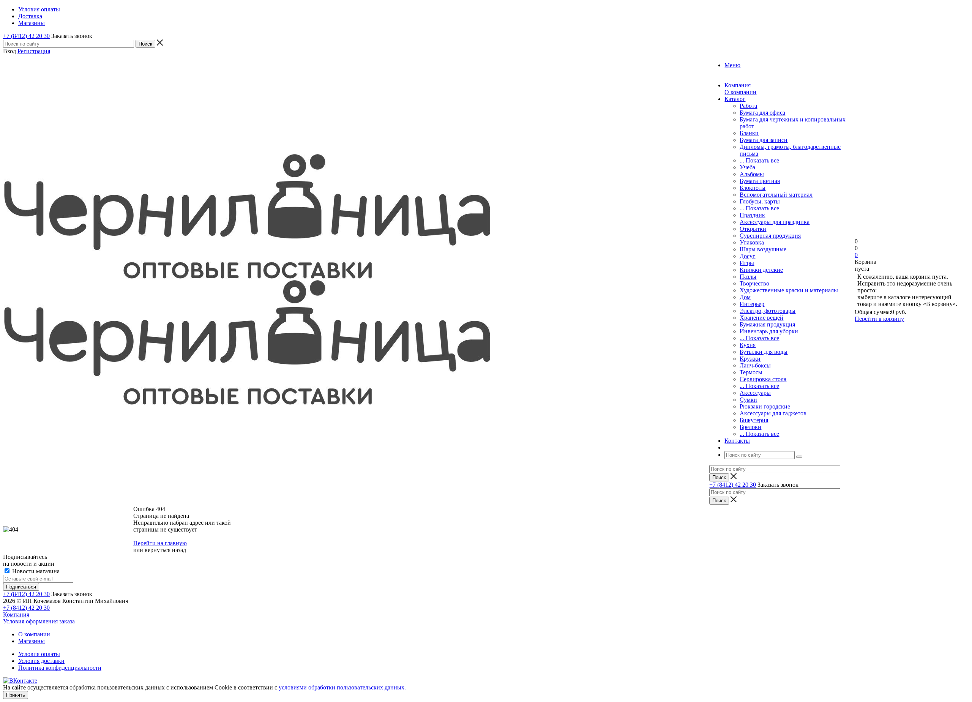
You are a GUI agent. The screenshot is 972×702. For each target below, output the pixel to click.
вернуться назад (165, 550)
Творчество (754, 283)
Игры (747, 263)
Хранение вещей (761, 317)
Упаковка (752, 242)
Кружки (750, 358)
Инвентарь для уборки (769, 331)
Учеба (747, 167)
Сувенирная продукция (770, 235)
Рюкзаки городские (765, 406)
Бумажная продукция (767, 324)
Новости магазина (35, 571)
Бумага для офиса (762, 112)
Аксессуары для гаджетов (773, 413)
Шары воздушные (763, 249)
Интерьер (752, 304)
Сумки (748, 399)
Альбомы (752, 174)
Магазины (31, 641)
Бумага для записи (763, 140)
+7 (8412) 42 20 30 (26, 36)
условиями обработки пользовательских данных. (342, 687)
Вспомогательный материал (776, 194)
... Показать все (759, 160)
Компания (16, 614)
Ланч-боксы (755, 365)
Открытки (753, 229)
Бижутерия (754, 420)
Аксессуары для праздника (774, 222)
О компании (740, 92)
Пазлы (748, 276)
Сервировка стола (763, 379)
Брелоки (750, 427)
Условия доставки (41, 661)
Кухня (748, 345)
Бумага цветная (760, 181)
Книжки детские (761, 270)
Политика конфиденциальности (59, 667)
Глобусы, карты (760, 201)
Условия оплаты (39, 654)
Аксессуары (755, 393)
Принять (15, 695)
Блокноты (752, 188)
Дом (745, 297)
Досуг (747, 256)
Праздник (752, 215)
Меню (732, 65)
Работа (748, 106)
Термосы (751, 372)
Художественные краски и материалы (789, 290)
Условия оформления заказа (39, 621)
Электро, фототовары (767, 311)
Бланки (749, 133)
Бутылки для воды (763, 352)
